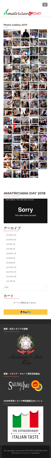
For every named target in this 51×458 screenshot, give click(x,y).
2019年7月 (10, 244)
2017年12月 (11, 267)
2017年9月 (10, 281)
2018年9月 (10, 258)
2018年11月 (11, 253)
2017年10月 (11, 276)
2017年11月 (11, 272)
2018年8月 (10, 263)
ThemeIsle (35, 453)
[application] (25, 211)
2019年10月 (11, 239)
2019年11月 (11, 235)
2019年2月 (10, 249)
